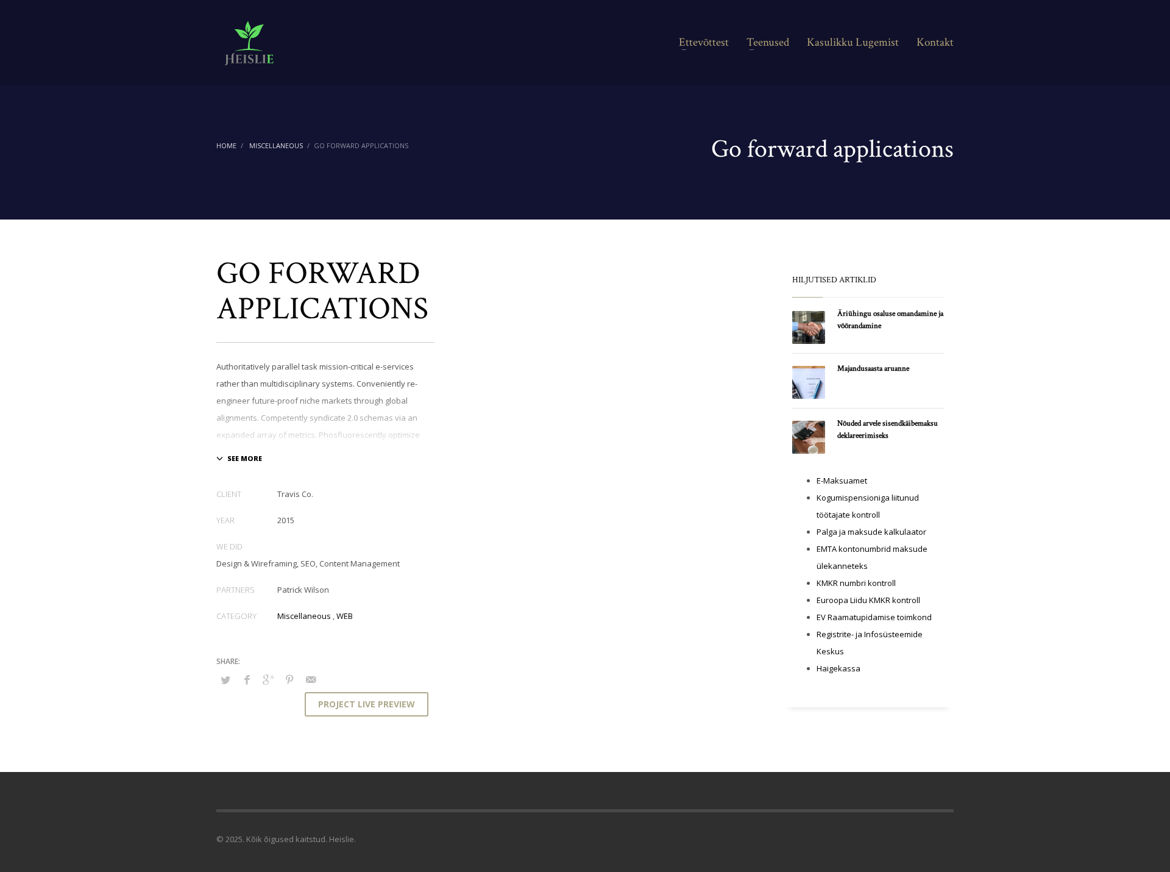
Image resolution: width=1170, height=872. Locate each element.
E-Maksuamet (842, 480)
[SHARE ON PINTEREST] (289, 679)
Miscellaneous (304, 615)
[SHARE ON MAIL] (311, 679)
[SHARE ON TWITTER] (225, 680)
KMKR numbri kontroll (856, 582)
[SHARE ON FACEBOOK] (247, 679)
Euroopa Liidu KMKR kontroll (868, 600)
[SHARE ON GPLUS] (268, 679)
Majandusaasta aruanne (873, 368)
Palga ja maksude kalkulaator (871, 531)
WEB (344, 615)
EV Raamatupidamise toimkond (874, 617)
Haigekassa (838, 668)
